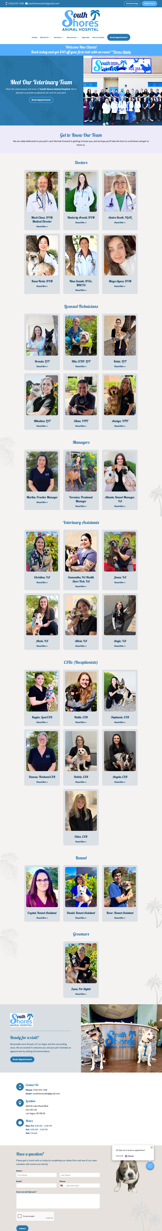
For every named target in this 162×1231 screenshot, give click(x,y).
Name (19, 1170)
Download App (132, 3)
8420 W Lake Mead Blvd (37, 1106)
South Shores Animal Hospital (55, 89)
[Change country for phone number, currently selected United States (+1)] (62, 1185)
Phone (62, 1181)
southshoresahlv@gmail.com (46, 1093)
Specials (86, 37)
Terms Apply (122, 52)
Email (19, 1181)
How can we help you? (27, 1192)
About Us (44, 37)
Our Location (98, 37)
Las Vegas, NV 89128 (35, 1113)
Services (58, 37)
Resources (72, 37)
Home (34, 37)
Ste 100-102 (31, 1109)
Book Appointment (118, 37)
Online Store (149, 3)
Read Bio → (42, 226)
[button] (150, 1165)
